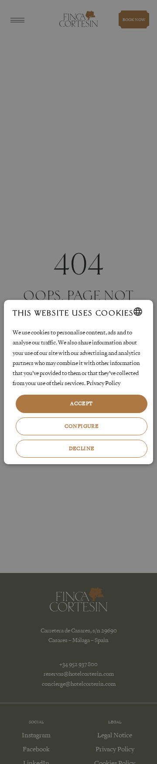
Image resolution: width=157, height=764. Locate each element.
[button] (81, 426)
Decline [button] (82, 448)
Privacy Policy (103, 383)
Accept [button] (81, 403)
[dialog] (78, 382)
